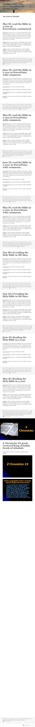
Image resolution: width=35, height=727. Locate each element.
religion (4, 62)
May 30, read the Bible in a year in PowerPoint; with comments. (17, 117)
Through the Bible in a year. (25, 58)
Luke (18, 58)
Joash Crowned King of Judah (22, 61)
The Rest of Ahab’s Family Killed (11, 62)
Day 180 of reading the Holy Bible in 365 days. (15, 253)
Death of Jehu (29, 60)
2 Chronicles (13, 104)
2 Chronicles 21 (6, 86)
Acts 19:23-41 (6, 78)
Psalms (23, 104)
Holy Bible (4, 61)
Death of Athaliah (23, 60)
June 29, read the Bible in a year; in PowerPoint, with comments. (17, 165)
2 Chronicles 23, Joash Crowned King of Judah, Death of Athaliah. (16, 445)
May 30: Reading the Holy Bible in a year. (14, 380)
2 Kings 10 (5, 42)
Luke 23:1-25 (6, 32)
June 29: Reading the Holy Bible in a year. (14, 338)
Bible (14, 58)
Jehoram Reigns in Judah (9, 200)
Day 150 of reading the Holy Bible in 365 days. (15, 295)
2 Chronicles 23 (6, 92)
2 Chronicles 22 (6, 89)
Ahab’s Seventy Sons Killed (14, 59)
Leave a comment (7, 63)
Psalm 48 (5, 96)
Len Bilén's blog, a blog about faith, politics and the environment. (13, 6)
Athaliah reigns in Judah (7, 60)
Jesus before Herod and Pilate (12, 61)
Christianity (17, 60)
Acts (16, 104)
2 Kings (12, 58)
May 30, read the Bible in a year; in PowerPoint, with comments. (17, 210)
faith (16, 58)
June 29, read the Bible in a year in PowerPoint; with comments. (17, 72)
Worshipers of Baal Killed (22, 62)
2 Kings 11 (5, 49)
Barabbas (13, 60)
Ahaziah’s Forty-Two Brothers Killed (25, 59)
